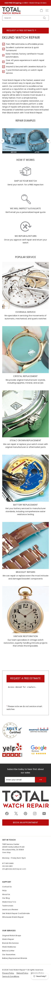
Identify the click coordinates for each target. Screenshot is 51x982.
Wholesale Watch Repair (13, 917)
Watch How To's (9, 902)
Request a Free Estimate (20, 30)
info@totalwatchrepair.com (14, 869)
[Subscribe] (40, 779)
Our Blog (6, 898)
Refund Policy (22, 973)
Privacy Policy (8, 973)
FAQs (4, 890)
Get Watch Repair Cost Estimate (16, 913)
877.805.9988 (7, 863)
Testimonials (7, 905)
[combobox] (25, 18)
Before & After (8, 950)
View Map (6, 852)
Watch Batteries (9, 947)
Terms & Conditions (10, 976)
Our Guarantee (8, 954)
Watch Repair (8, 939)
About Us (6, 894)
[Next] (49, 141)
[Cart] (41, 10)
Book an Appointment (25, 822)
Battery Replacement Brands (14, 958)
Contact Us (7, 886)
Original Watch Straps (11, 935)
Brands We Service (10, 943)
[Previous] (2, 141)
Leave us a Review (10, 909)
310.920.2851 (7, 866)
